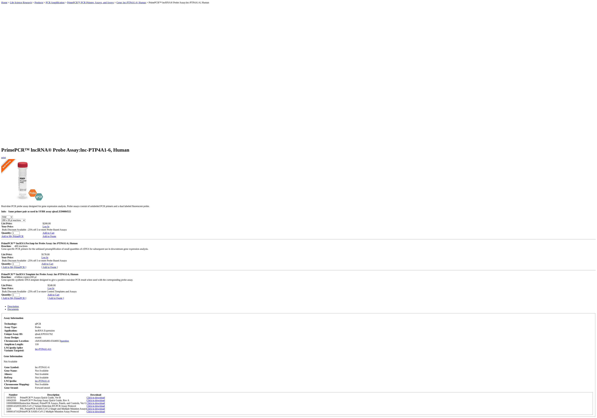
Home (4, 2)
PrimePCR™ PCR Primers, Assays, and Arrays (90, 2)
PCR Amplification (55, 2)
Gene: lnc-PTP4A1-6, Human (131, 2)
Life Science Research (21, 2)
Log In (46, 226)
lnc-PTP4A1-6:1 (43, 349)
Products (39, 2)
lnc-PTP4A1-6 (42, 381)
